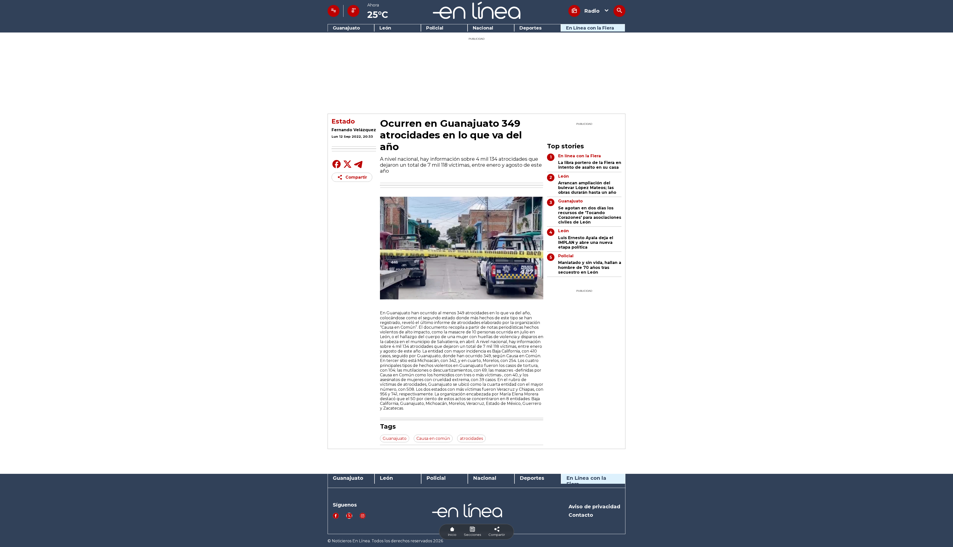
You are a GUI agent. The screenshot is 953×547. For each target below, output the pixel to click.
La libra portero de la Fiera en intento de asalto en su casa (589, 165)
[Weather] (353, 11)
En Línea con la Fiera (590, 28)
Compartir (356, 177)
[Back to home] (476, 17)
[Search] (619, 11)
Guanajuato (346, 28)
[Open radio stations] (574, 11)
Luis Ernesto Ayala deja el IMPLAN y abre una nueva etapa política (585, 242)
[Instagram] (363, 517)
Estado (343, 121)
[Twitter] (347, 166)
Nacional (483, 28)
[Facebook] (336, 167)
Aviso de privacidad (594, 507)
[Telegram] (358, 167)
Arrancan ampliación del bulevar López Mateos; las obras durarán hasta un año (587, 188)
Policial (434, 28)
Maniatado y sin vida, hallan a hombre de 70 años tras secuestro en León (589, 267)
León (385, 28)
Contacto (581, 515)
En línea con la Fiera (579, 156)
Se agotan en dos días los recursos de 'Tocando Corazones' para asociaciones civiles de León (589, 215)
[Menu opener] (334, 11)
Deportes (530, 28)
